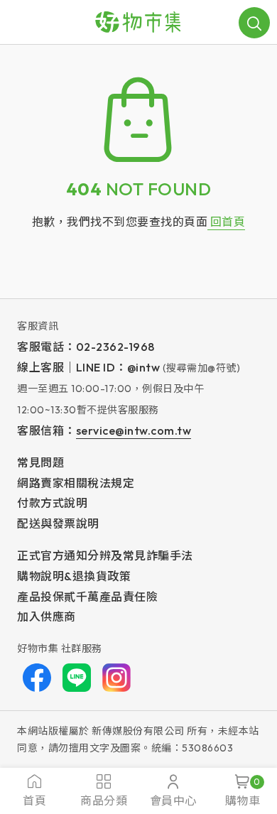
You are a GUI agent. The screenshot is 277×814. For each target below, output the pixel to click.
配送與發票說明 (58, 523)
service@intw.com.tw (134, 430)
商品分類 (103, 800)
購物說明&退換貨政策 (74, 576)
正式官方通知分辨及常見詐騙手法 (105, 555)
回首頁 (226, 222)
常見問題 (40, 462)
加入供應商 (46, 616)
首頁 (34, 800)
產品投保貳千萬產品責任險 (87, 597)
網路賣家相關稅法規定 (75, 483)
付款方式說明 (52, 503)
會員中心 (173, 800)
